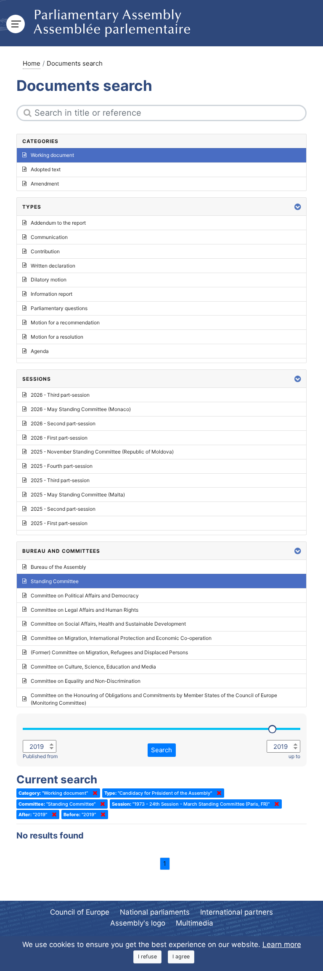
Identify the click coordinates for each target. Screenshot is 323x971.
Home (31, 63)
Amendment (45, 183)
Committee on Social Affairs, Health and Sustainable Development (108, 624)
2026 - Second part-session (63, 423)
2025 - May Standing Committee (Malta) (78, 494)
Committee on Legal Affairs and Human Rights (84, 610)
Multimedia (194, 923)
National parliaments (155, 912)
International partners (236, 912)
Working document (52, 155)
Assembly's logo (137, 923)
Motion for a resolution (57, 337)
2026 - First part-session (59, 438)
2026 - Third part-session (60, 395)
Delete (93, 793)
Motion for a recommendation (65, 322)
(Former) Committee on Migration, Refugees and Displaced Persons (109, 652)
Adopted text (46, 169)
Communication (49, 237)
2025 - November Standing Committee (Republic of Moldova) (102, 451)
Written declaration (53, 266)
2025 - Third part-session (60, 480)
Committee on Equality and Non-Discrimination (85, 681)
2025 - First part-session (59, 523)
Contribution (45, 251)
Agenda (40, 351)
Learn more (281, 944)
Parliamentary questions (59, 308)
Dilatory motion (48, 279)
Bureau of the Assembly (58, 567)
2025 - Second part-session (63, 509)
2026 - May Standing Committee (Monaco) (81, 409)
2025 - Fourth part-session (62, 466)
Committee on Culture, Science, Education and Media (93, 666)
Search (161, 750)
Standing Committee (55, 581)
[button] (297, 206)
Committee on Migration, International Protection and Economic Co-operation (121, 638)
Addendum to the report (58, 223)
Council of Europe (79, 912)
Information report (51, 294)
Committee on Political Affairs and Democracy (85, 595)
